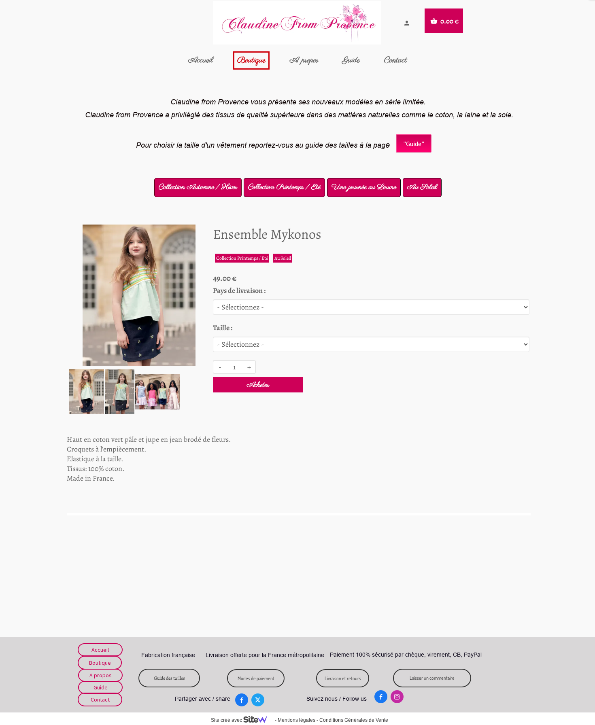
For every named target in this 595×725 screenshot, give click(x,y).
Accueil (200, 60)
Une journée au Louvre (364, 187)
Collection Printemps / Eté (284, 187)
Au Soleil (422, 187)
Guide (351, 60)
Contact (395, 60)
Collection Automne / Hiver (198, 187)
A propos (304, 60)
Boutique (251, 60)
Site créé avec (227, 720)
